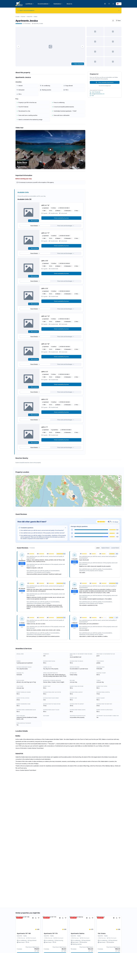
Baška (35, 16)
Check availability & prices (61, 218)
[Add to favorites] (38, 918)
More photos (34, 220)
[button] (73, 496)
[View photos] (28, 212)
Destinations (57, 4)
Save (119, 20)
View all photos (78, 64)
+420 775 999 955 (96, 92)
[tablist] (50, 225)
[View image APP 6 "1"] (112, 41)
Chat (93, 95)
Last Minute (28, 4)
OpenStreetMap (111, 506)
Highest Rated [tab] (105, 547)
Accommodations (43, 4)
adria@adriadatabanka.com (98, 93)
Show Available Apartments (106, 82)
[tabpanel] (68, 596)
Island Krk (29, 16)
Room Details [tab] (34, 225)
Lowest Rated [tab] (115, 547)
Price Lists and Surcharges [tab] (64, 225)
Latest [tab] (98, 547)
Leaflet (104, 506)
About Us (69, 4)
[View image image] (95, 31)
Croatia (17, 16)
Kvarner (23, 16)
